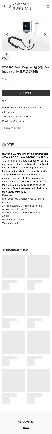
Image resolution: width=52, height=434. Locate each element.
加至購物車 (26, 93)
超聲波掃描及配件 (13, 127)
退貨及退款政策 (28, 422)
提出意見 (26, 428)
